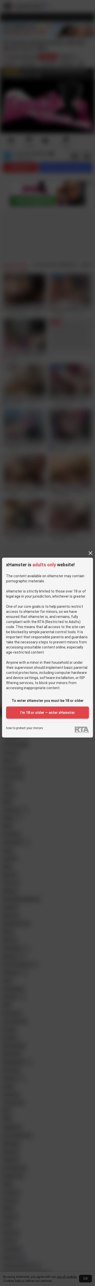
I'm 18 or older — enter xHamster (47, 713)
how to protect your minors (24, 728)
